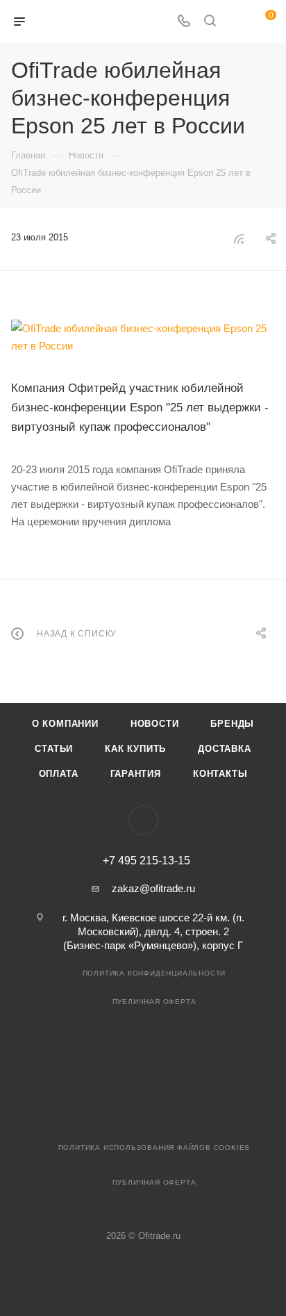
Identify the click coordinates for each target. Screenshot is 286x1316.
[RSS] (239, 239)
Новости (155, 723)
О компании (65, 723)
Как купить (135, 748)
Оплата (58, 773)
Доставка (224, 748)
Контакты (220, 773)
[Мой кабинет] (236, 22)
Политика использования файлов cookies (154, 1147)
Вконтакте (143, 820)
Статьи (54, 748)
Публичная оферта (154, 1001)
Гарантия (135, 773)
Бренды (232, 723)
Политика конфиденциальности (154, 973)
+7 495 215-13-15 (146, 860)
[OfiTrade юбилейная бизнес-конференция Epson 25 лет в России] (143, 337)
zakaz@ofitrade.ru (153, 888)
